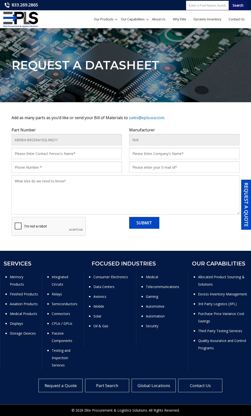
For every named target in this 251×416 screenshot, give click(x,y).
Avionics (99, 296)
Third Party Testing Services (220, 330)
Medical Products (23, 313)
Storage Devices (23, 333)
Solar (97, 316)
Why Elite (179, 19)
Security (152, 326)
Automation (155, 316)
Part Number (24, 130)
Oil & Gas (100, 326)
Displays (16, 323)
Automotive (155, 306)
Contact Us (237, 19)
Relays (57, 294)
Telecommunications (162, 286)
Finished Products (24, 294)
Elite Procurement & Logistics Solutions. (116, 410)
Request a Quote (61, 385)
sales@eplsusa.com (146, 117)
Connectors (61, 313)
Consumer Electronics (110, 277)
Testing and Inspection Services (61, 357)
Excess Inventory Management (222, 294)
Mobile (98, 306)
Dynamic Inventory (207, 19)
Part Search (107, 385)
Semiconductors (64, 304)
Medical (152, 277)
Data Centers (103, 286)
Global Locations (154, 385)
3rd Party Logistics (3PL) (217, 304)
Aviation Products (24, 304)
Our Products (103, 19)
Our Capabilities (133, 19)
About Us (158, 19)
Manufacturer (142, 130)
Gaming (152, 296)
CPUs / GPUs (62, 323)
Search (238, 5)
